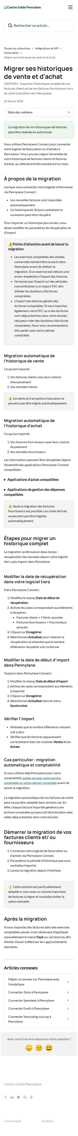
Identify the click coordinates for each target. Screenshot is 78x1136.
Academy (47, 1121)
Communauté (12, 1121)
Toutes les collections (17, 48)
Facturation (11, 52)
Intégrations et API (46, 48)
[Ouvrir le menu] (70, 7)
